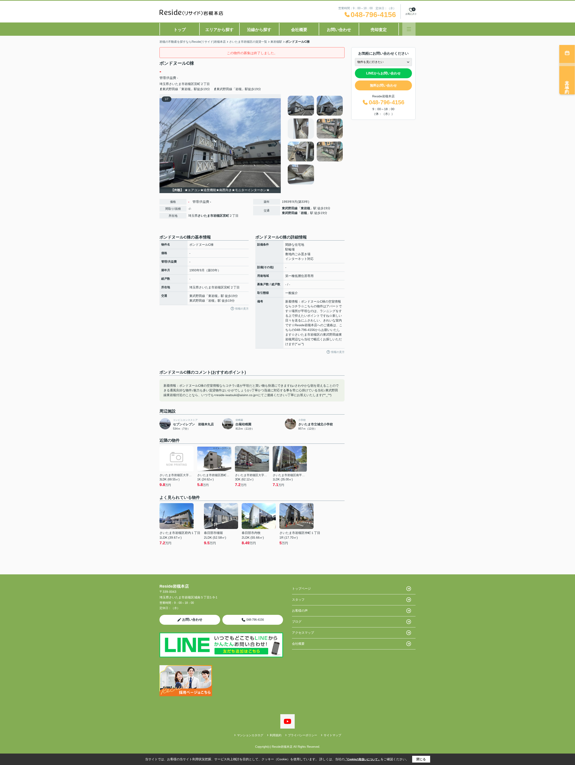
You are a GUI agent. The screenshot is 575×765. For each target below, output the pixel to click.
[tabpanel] (315, 140)
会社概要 (299, 29)
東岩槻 (305, 208)
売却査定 (379, 29)
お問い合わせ (339, 29)
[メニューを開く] (409, 29)
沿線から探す (259, 29)
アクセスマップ (303, 632)
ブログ (296, 621)
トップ (180, 29)
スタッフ (298, 599)
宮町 (197, 84)
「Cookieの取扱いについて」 (362, 759)
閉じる (421, 759)
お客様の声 (300, 610)
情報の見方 (242, 308)
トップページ (301, 588)
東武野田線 (290, 208)
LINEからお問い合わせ (383, 73)
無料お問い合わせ (383, 85)
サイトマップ (332, 735)
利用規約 (275, 735)
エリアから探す (219, 29)
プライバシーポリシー (302, 735)
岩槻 (304, 213)
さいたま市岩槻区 (181, 84)
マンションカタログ (250, 735)
